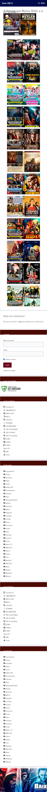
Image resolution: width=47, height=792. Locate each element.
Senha (5, 350)
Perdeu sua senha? (9, 371)
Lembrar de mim (10, 359)
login (20, 322)
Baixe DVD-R (7, 3)
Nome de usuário (8, 341)
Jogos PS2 (6, 448)
